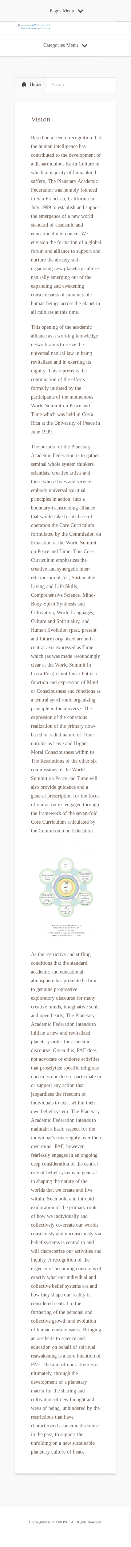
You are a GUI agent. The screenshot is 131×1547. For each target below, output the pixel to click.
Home (35, 84)
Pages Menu (61, 10)
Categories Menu (60, 45)
